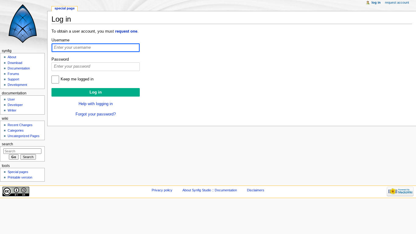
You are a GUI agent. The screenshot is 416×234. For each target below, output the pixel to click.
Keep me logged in (77, 79)
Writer (12, 110)
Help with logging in (96, 104)
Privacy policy (162, 190)
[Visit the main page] (23, 23)
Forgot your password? (96, 114)
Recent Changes (20, 125)
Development (17, 85)
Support (13, 79)
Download (15, 63)
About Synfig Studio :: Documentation (209, 190)
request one (126, 31)
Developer (15, 105)
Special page (65, 8)
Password (60, 59)
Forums (13, 74)
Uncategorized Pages (24, 136)
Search (7, 144)
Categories (16, 130)
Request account (397, 2)
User (11, 99)
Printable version (20, 177)
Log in (376, 2)
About (12, 57)
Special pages (18, 172)
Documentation (19, 68)
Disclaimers (255, 190)
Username (60, 40)
